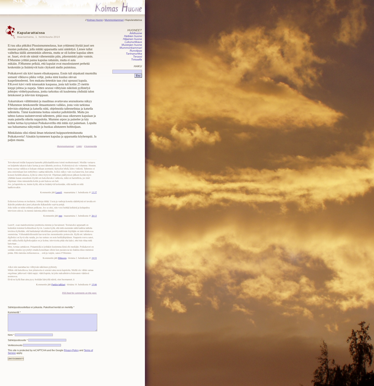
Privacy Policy (71, 350)
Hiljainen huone (132, 39)
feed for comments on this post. (79, 293)
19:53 (94, 257)
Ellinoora (62, 257)
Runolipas (136, 50)
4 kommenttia (90, 146)
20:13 (94, 215)
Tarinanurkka (134, 53)
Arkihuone (136, 33)
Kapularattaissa (38, 34)
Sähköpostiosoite (18, 340)
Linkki (79, 146)
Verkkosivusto (15, 345)
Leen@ (59, 192)
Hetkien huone (133, 36)
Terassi (137, 56)
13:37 (94, 192)
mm (60, 215)
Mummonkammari (65, 146)
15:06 (94, 284)
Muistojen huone (132, 44)
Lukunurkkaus (133, 42)
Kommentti (14, 312)
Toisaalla (136, 59)
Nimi (11, 335)
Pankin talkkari (58, 284)
